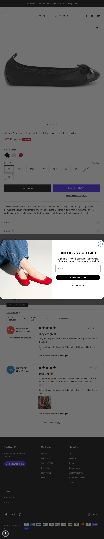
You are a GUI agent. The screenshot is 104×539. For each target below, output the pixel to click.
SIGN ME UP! (78, 277)
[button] (5, 533)
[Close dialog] (100, 244)
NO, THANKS (78, 286)
